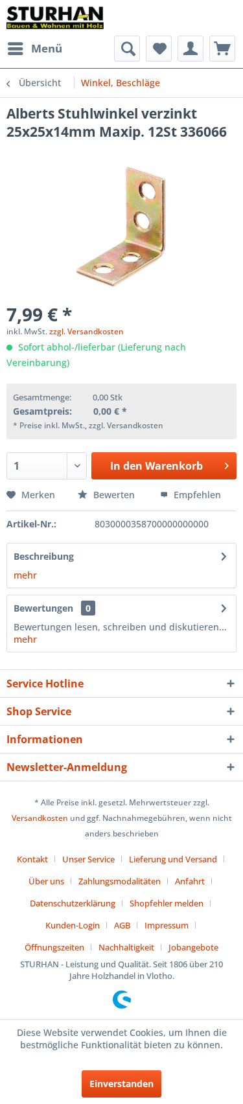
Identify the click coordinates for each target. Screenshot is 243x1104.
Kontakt (32, 859)
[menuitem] (34, 49)
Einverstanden (121, 1083)
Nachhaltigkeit (126, 947)
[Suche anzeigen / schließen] (127, 49)
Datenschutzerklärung (72, 903)
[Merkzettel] (159, 49)
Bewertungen (43, 608)
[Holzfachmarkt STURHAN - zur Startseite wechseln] (55, 17)
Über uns (46, 881)
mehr (25, 575)
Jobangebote (193, 947)
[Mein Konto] (190, 49)
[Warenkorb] (222, 49)
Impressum (167, 925)
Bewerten (114, 495)
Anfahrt (190, 881)
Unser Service (88, 859)
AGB (122, 925)
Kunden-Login (72, 925)
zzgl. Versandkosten (86, 331)
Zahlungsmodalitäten (119, 881)
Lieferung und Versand (173, 859)
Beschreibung (44, 556)
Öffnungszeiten (54, 947)
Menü (46, 48)
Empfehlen (196, 495)
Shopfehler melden (166, 903)
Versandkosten (40, 817)
